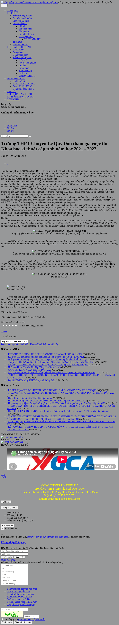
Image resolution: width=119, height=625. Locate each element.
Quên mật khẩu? (8, 560)
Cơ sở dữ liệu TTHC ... (23, 86)
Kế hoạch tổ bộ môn (22, 57)
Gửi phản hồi (7, 526)
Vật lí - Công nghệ (27, 62)
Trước (4, 477)
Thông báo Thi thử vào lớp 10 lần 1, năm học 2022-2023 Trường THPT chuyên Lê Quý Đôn (51, 362)
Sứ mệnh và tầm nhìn (22, 18)
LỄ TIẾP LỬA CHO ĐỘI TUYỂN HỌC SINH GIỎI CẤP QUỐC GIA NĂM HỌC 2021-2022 (53, 390)
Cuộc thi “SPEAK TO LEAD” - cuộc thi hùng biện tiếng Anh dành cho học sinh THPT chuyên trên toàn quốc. (59, 411)
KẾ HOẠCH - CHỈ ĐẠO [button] (19, 47)
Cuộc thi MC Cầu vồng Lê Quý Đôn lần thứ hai (30, 398)
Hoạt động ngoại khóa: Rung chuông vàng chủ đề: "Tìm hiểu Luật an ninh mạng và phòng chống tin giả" (56, 403)
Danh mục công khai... (23, 89)
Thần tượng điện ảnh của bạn (20, 594)
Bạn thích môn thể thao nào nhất (22, 589)
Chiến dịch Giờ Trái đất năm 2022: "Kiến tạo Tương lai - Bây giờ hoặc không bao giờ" (48, 364)
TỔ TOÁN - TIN (32, 39)
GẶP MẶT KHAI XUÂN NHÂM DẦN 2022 (30, 370)
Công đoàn (24, 31)
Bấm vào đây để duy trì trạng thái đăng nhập (47, 537)
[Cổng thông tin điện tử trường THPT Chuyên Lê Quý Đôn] (29, 2)
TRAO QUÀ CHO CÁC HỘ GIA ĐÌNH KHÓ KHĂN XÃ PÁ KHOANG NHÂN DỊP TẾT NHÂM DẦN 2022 (61, 393)
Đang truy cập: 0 (9, 507)
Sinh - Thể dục (25, 70)
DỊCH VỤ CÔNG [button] (16, 78)
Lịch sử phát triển (21, 21)
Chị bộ (22, 26)
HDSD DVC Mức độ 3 (24, 83)
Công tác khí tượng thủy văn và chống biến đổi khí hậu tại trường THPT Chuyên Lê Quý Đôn (51, 372)
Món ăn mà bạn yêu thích (18, 591)
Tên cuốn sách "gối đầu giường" (22, 602)
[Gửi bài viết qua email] (7, 161)
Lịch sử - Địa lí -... (27, 76)
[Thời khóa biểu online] (12, 437)
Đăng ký (20, 542)
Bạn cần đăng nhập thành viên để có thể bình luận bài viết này (29, 344)
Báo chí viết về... (20, 44)
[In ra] (7, 163)
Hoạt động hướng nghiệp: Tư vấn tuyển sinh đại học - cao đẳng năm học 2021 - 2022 (47, 400)
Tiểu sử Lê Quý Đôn (22, 15)
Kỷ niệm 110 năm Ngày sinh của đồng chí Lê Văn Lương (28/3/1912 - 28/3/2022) (46, 357)
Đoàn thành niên (26, 34)
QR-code (6, 502)
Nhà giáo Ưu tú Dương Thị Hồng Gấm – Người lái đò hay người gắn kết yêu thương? (47, 359)
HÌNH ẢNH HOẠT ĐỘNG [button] (20, 96)
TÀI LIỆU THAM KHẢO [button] (19, 94)
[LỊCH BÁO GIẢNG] (12, 442)
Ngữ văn (23, 73)
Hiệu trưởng (18, 49)
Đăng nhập (8, 542)
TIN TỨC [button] (11, 91)
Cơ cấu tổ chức (20, 23)
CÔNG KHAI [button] (13, 99)
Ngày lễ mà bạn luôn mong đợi (21, 604)
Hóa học (22, 65)
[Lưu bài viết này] (7, 166)
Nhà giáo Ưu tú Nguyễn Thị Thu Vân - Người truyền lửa (34, 367)
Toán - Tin (23, 60)
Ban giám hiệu (25, 28)
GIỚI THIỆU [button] (13, 13)
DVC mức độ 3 (20, 81)
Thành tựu (17, 42)
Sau (3, 474)
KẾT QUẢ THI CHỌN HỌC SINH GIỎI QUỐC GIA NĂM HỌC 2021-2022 (45, 354)
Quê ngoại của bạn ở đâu (18, 599)
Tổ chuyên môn (26, 36)
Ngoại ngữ (23, 68)
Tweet (4, 331)
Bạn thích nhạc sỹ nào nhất (19, 596)
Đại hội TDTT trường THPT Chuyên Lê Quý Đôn (31, 380)
